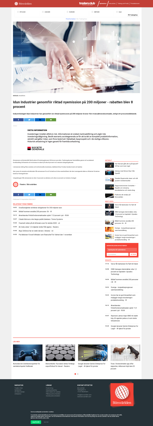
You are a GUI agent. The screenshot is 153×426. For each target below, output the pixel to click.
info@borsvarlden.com (84, 395)
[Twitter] (29, 119)
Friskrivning (49, 388)
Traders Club (19, 388)
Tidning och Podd (123, 3)
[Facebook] (18, 119)
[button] (75, 374)
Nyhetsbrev (103, 3)
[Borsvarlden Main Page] (23, 4)
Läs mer (46, 422)
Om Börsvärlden (20, 392)
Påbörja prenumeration (53, 394)
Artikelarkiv (18, 394)
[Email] (51, 119)
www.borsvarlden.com (84, 396)
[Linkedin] (40, 119)
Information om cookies (53, 392)
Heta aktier (112, 3)
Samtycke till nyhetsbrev (117, 250)
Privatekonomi (135, 3)
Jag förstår (36, 422)
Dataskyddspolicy (51, 390)
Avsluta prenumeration (53, 396)
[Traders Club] (87, 3)
